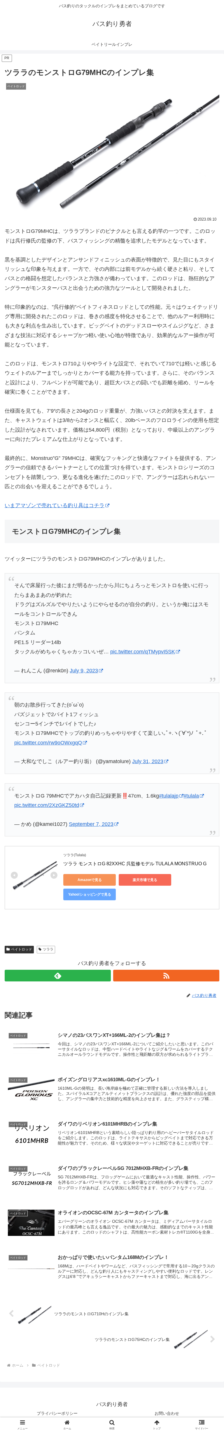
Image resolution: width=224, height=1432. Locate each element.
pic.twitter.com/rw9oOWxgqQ (48, 743)
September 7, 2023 (91, 824)
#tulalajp (168, 796)
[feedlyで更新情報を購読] (58, 975)
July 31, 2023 (147, 761)
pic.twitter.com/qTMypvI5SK (142, 652)
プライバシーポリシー (57, 1413)
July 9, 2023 (84, 671)
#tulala (191, 796)
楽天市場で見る (145, 880)
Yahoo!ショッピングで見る (89, 894)
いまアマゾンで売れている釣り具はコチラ (54, 505)
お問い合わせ (167, 1413)
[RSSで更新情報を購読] (166, 975)
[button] (207, 1004)
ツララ (48, 949)
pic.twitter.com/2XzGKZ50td (46, 805)
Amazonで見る (90, 880)
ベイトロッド (21, 949)
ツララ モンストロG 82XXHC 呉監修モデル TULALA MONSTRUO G (134, 863)
